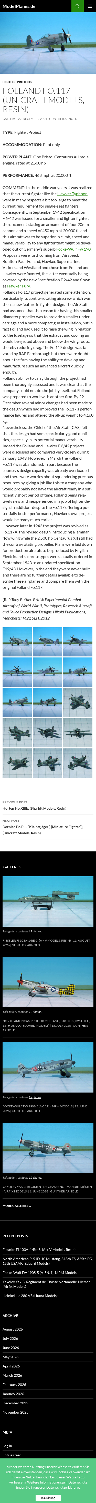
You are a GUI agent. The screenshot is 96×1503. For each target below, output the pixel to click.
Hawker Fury (18, 285)
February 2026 (14, 1384)
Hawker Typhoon (72, 193)
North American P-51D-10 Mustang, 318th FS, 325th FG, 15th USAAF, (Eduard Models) (48, 1261)
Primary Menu (90, 6)
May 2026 (10, 1357)
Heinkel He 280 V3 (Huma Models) (30, 1295)
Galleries (12, 867)
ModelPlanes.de (19, 6)
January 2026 (13, 1394)
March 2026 (12, 1375)
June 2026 (11, 1347)
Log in (7, 1446)
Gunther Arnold (63, 119)
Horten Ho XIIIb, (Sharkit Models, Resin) (34, 805)
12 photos (35, 931)
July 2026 (10, 1338)
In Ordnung (48, 1497)
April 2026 (11, 1366)
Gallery (9, 119)
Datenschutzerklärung (62, 1487)
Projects (24, 82)
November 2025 (15, 1412)
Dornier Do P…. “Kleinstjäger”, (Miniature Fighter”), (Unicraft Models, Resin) (43, 827)
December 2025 (15, 1403)
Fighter (9, 82)
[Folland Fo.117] (17, 641)
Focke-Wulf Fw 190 (73, 248)
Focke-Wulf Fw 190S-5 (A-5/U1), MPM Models (37, 1106)
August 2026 (13, 1329)
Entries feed (12, 1455)
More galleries (17, 1206)
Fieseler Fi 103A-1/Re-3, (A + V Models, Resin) (37, 940)
